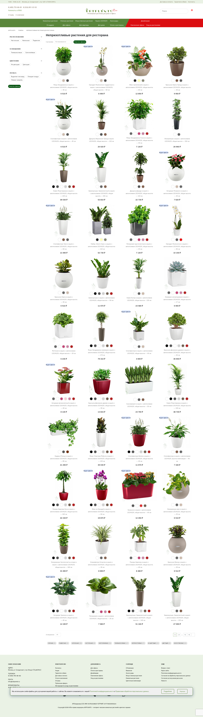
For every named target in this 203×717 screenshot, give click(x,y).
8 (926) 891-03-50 (30, 7)
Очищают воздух (33, 76)
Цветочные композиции (133, 681)
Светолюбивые (103, 643)
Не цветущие (152, 643)
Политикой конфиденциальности (102, 691)
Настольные (89, 643)
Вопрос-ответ (165, 668)
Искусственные (179, 643)
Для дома (101, 25)
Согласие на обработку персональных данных (175, 676)
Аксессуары (114, 21)
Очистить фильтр (79, 42)
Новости (164, 681)
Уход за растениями (153, 25)
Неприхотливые (137, 643)
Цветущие (165, 643)
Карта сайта (165, 671)
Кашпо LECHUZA (101, 21)
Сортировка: (49, 42)
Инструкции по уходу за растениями (66, 686)
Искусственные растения (84, 21)
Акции (57, 671)
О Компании (130, 668)
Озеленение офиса (137, 25)
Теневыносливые (120, 643)
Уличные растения (66, 21)
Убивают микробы (17, 80)
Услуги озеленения (61, 678)
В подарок (50, 25)
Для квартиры (84, 25)
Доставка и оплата (166, 2)
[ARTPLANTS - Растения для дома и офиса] (101, 10)
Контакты (191, 2)
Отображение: (50, 634)
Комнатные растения (50, 21)
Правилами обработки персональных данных (132, 691)
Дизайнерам (145, 21)
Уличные (50, 643)
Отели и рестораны (117, 25)
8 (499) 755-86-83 (15, 7)
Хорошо (182, 691)
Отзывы (11, 15)
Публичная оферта (61, 683)
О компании (20, 15)
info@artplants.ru (14, 682)
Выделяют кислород (17, 76)
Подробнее (168, 691)
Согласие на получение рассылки (172, 678)
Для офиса (66, 25)
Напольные (75, 643)
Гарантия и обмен (180, 2)
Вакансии (129, 671)
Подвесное (36, 40)
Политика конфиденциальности (171, 673)
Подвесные (62, 643)
